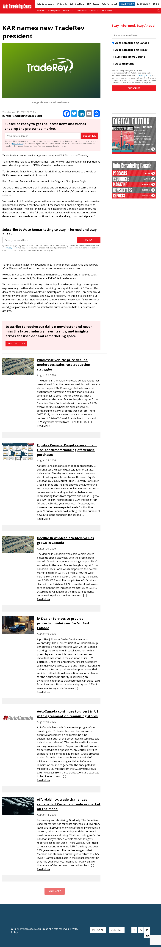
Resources (67, 10)
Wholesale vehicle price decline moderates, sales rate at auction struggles (63, 364)
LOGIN (156, 4)
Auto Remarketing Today (131, 50)
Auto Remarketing (45, 4)
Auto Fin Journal (109, 4)
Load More (54, 891)
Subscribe (89, 136)
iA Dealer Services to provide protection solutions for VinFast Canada (63, 623)
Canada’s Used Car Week (100, 10)
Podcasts (41, 10)
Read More (43, 426)
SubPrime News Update (130, 56)
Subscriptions (54, 10)
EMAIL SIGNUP (127, 4)
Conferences (81, 10)
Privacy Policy (18, 143)
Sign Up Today (16, 343)
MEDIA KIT (98, 930)
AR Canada (62, 4)
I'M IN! (88, 240)
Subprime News (77, 4)
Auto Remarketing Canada (132, 43)
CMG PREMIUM (143, 4)
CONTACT (117, 930)
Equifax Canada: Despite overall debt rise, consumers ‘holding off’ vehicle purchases (67, 450)
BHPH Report (93, 4)
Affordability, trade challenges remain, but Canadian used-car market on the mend (68, 804)
